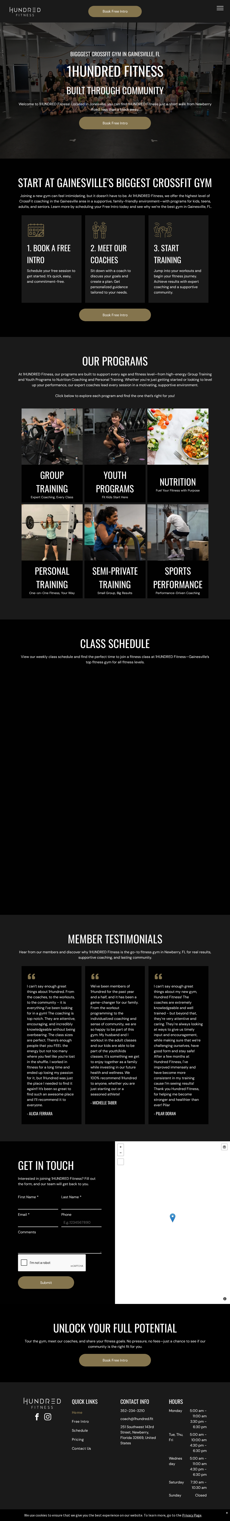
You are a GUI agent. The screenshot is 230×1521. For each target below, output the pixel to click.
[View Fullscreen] (121, 1162)
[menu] (220, 8)
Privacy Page (191, 1515)
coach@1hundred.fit (136, 1418)
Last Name (71, 1197)
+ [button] (121, 1147)
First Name (28, 1197)
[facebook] (37, 1417)
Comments (27, 1232)
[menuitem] (91, 1412)
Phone (66, 1214)
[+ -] (172, 1222)
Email (24, 1214)
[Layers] (224, 1147)
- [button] (121, 1153)
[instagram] (48, 1417)
